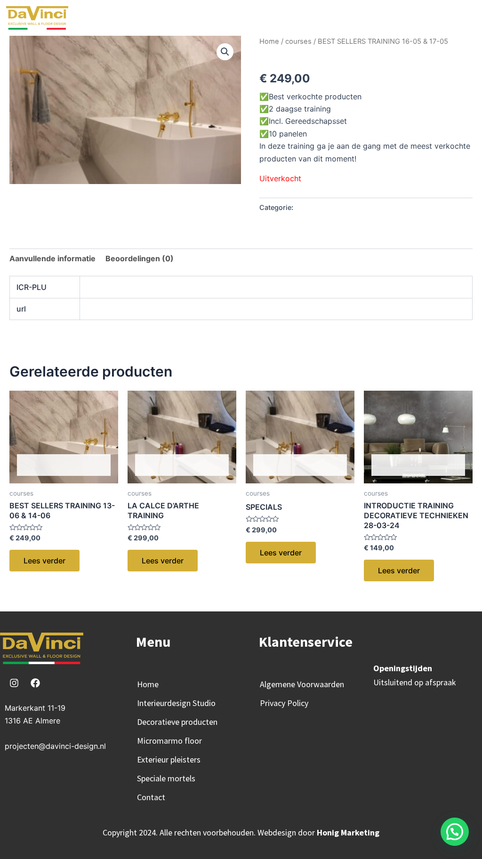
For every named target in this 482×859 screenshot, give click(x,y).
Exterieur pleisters (169, 759)
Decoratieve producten (177, 721)
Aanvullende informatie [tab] (52, 258)
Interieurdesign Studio (176, 703)
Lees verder (44, 560)
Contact (151, 797)
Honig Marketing (348, 832)
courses (298, 41)
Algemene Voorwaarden (302, 684)
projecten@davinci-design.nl (55, 746)
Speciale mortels (166, 778)
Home (269, 41)
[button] (97, 15)
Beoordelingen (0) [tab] (139, 258)
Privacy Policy (284, 703)
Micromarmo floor (169, 740)
